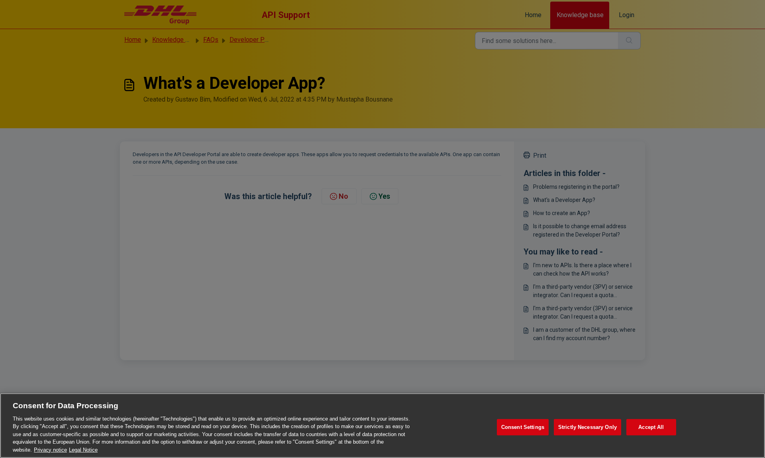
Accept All (651, 427)
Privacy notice (50, 450)
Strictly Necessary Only (587, 427)
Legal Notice (83, 450)
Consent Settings (522, 427)
